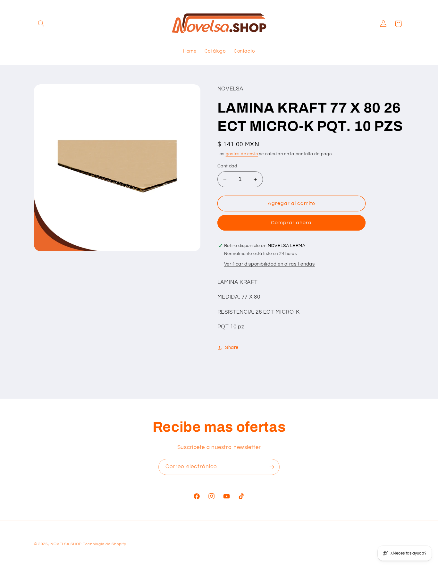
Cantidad (227, 166)
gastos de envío (242, 154)
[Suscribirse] (272, 467)
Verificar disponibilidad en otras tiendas (269, 264)
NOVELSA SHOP (66, 544)
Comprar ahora (291, 222)
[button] (41, 23)
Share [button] (232, 347)
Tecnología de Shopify (104, 544)
